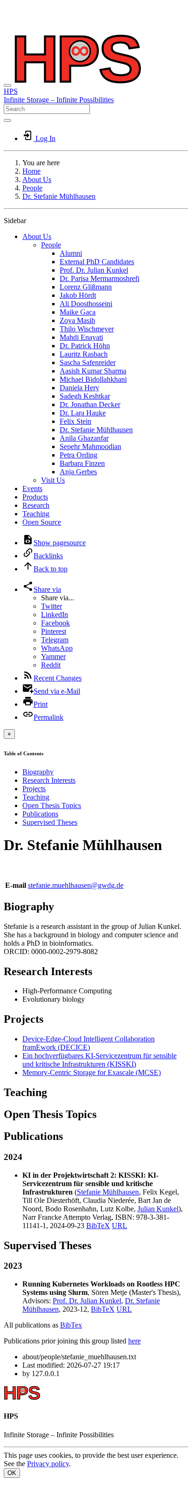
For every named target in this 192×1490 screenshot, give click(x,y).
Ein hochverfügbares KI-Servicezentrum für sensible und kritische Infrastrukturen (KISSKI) (99, 1060)
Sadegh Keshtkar (85, 396)
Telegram (55, 640)
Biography (38, 772)
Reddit (51, 665)
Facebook (55, 623)
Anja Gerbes (78, 472)
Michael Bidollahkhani (93, 379)
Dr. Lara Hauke (83, 413)
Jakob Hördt (78, 295)
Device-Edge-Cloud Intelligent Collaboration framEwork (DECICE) (88, 1043)
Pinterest (53, 631)
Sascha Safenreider (88, 362)
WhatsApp (57, 648)
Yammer (53, 657)
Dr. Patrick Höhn (85, 346)
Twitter (51, 606)
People (32, 188)
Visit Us (53, 480)
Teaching (35, 514)
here (134, 1341)
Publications (40, 814)
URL (119, 1226)
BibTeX (98, 1226)
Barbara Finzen (82, 463)
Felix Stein (75, 421)
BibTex (71, 1325)
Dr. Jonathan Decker (90, 404)
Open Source (41, 522)
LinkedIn (54, 614)
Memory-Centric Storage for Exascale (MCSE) (91, 1072)
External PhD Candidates (97, 262)
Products (35, 497)
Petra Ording (78, 455)
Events (32, 488)
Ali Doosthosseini (86, 304)
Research (35, 505)
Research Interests (48, 780)
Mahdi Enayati (81, 337)
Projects (34, 789)
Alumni (71, 253)
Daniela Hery (79, 388)
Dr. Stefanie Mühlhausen (59, 196)
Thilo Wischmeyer (87, 329)
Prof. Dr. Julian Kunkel (94, 270)
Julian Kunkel (157, 1209)
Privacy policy (48, 1464)
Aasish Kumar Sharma (93, 371)
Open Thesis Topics (51, 805)
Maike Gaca (78, 312)
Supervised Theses (49, 822)
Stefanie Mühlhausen (108, 1192)
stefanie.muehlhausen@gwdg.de (75, 885)
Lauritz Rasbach (84, 354)
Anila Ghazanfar (84, 438)
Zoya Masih (77, 320)
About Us (36, 179)
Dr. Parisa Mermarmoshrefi (99, 278)
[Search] (7, 120)
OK (11, 1472)
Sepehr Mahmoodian (90, 446)
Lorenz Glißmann (86, 287)
